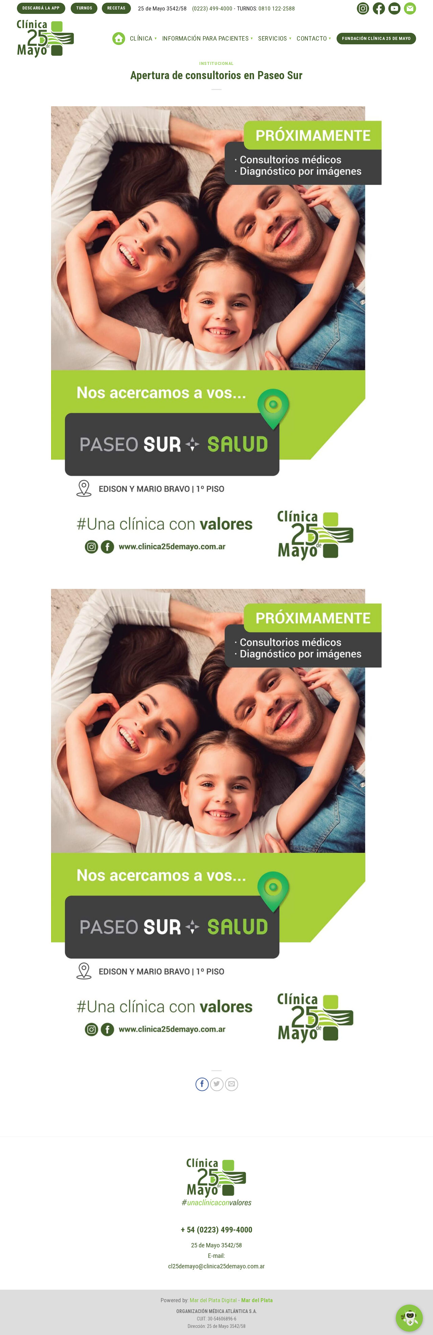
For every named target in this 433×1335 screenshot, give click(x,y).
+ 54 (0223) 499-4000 (216, 1230)
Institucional (216, 63)
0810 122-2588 (276, 8)
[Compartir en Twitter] (217, 1084)
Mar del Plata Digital (213, 1300)
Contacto (312, 38)
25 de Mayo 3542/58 (216, 1245)
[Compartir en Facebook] (202, 1084)
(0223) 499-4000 (211, 8)
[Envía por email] (231, 1084)
